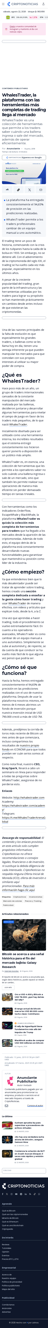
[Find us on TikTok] (35, 1194)
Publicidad (8, 905)
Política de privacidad (12, 1282)
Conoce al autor (35, 1105)
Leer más (9, 987)
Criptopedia (7, 1229)
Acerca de (7, 1274)
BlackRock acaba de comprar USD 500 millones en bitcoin (29, 1041)
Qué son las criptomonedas (15, 1214)
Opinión (5, 1251)
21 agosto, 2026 (27, 971)
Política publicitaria (11, 1285)
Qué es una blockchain (12, 1225)
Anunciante (13, 148)
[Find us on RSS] (30, 1194)
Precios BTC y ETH (10, 1259)
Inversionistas (35, 897)
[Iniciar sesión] (43, 4)
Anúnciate (7, 1308)
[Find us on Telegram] (21, 1194)
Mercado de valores (12, 901)
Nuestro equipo (9, 1278)
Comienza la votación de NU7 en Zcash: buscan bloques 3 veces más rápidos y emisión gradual (30, 1155)
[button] (24, 189)
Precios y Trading (33, 901)
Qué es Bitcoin (8, 1210)
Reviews (5, 1244)
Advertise (6, 1312)
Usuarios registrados (25, 1023)
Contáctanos (8, 1304)
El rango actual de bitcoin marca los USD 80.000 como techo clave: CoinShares (29, 1011)
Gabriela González (12, 971)
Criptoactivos (19, 897)
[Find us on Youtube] (16, 1194)
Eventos (5, 1255)
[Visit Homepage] (22, 4)
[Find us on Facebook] (2, 1194)
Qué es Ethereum (10, 1221)
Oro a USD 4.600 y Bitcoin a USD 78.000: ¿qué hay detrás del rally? (29, 997)
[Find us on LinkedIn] (26, 1194)
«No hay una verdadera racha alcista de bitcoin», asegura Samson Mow (29, 1139)
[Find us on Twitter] (7, 1194)
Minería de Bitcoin (10, 1218)
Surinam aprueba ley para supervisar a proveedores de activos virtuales (29, 1125)
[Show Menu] (3, 4)
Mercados (8, 922)
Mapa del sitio (8, 1289)
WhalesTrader (18, 424)
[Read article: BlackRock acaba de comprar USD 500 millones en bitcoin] (7, 1043)
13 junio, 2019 (29, 148)
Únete (12, 26)
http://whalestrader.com (28, 797)
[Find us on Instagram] (12, 1194)
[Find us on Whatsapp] (39, 1194)
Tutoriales (6, 1248)
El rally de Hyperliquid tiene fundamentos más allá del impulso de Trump (28, 1029)
